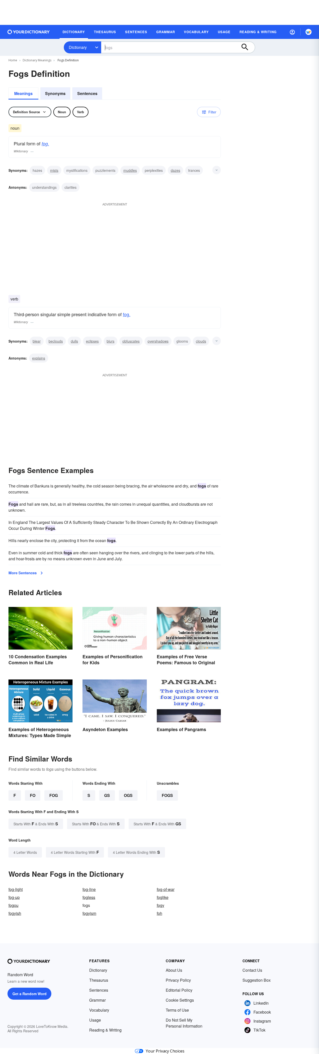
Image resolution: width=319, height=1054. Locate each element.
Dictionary (78, 47)
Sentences (87, 93)
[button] (292, 32)
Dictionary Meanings (37, 60)
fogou (13, 905)
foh (159, 913)
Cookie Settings (180, 1000)
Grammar (97, 1000)
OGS (128, 795)
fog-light (15, 889)
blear (37, 341)
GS (107, 795)
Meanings (23, 93)
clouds (201, 341)
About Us (174, 970)
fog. (45, 143)
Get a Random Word (29, 993)
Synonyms (55, 93)
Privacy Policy (178, 980)
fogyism (89, 913)
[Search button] (247, 47)
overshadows (158, 341)
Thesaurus (98, 980)
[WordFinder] (309, 32)
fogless (88, 897)
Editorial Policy (179, 990)
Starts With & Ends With (35, 824)
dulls (74, 341)
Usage (95, 1020)
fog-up (14, 897)
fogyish (14, 913)
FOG (53, 795)
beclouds (56, 341)
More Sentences (22, 572)
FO (32, 795)
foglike (162, 897)
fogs (167, 795)
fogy (160, 905)
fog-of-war (165, 889)
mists (54, 170)
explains (38, 358)
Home (12, 60)
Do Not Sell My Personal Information (184, 1023)
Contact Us (252, 970)
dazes (175, 170)
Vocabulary (99, 1010)
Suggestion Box (256, 980)
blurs (110, 341)
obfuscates (131, 341)
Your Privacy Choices (165, 1051)
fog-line (89, 889)
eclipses (92, 341)
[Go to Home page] (28, 32)
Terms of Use (177, 1010)
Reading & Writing (105, 1030)
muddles (130, 170)
